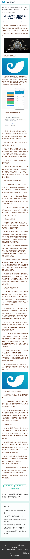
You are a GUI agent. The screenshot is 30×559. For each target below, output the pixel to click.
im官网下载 (16, 10)
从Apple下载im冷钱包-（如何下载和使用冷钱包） (15, 520)
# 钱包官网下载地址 (15, 489)
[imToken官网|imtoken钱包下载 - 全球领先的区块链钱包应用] (8, 1)
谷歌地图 (20, 549)
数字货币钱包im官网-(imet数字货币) (14, 528)
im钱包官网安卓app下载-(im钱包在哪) (14, 524)
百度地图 (25, 549)
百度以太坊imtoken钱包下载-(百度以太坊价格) (15, 532)
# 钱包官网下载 (8, 485)
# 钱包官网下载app (20, 485)
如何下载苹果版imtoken (15, 497)
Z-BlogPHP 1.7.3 (12, 553)
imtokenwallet (8, 22)
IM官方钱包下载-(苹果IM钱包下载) (13, 516)
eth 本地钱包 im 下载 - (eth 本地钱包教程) (15, 512)
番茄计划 (25, 553)
